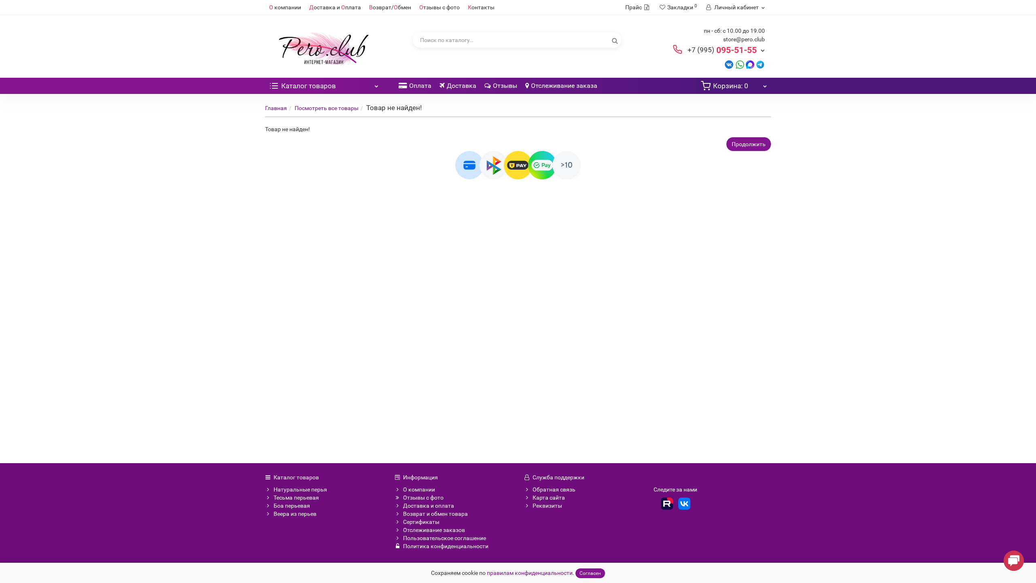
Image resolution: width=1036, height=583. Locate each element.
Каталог (308, 86)
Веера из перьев (295, 514)
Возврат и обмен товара (435, 514)
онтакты (481, 7)
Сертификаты (421, 522)
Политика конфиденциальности (445, 546)
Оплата (420, 85)
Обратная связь (554, 489)
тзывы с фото (439, 7)
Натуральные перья (300, 489)
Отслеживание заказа (564, 85)
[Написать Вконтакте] (729, 64)
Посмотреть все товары (327, 108)
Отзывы (505, 85)
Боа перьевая (292, 505)
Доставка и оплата (428, 505)
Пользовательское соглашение (444, 538)
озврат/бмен (390, 7)
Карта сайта (549, 497)
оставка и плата (335, 7)
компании (285, 7)
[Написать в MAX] (750, 64)
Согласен (590, 573)
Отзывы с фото (423, 497)
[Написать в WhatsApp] (740, 64)
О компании (419, 489)
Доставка (461, 85)
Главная (276, 108)
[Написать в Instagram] (760, 64)
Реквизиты (547, 505)
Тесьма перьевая (296, 497)
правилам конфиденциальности (530, 573)
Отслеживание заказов (434, 530)
